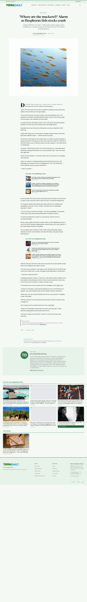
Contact (54, 475)
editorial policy (35, 367)
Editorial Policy (55, 471)
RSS (77, 476)
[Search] (80, 5)
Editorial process (51, 33)
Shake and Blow (38, 468)
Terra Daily (37, 466)
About (53, 466)
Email (33, 330)
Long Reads (37, 473)
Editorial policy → (43, 324)
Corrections (55, 473)
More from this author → (37, 370)
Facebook (28, 330)
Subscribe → (75, 473)
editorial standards (36, 342)
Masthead (54, 468)
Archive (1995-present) (40, 475)
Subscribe (78, 1)
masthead (44, 342)
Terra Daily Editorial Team (40, 33)
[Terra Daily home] (14, 5)
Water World (37, 471)
